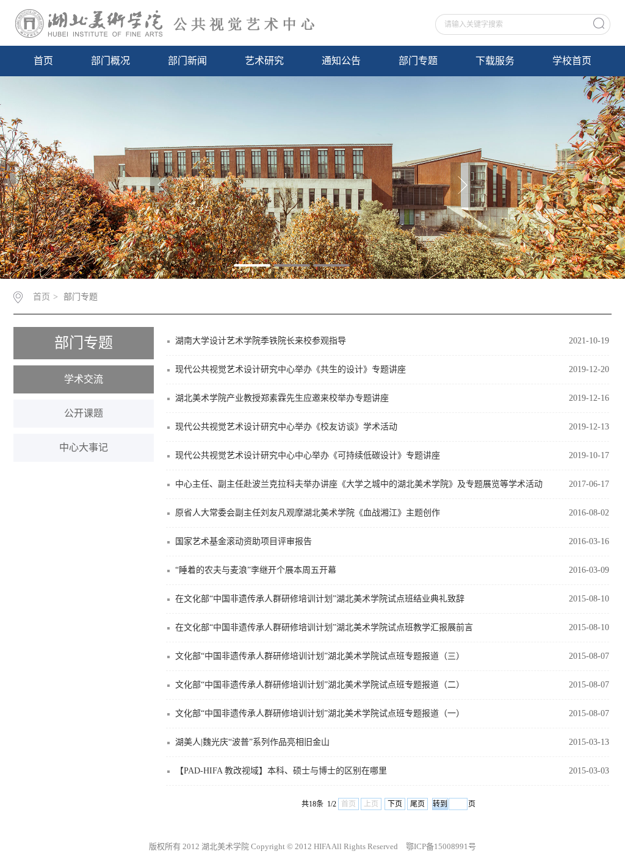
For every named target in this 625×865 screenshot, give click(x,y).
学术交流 (83, 379)
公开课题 (83, 413)
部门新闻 (187, 61)
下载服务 (495, 61)
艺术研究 (264, 61)
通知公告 (341, 61)
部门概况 (110, 61)
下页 (395, 804)
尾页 (417, 804)
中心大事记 (83, 447)
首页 (43, 61)
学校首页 (571, 61)
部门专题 (418, 61)
